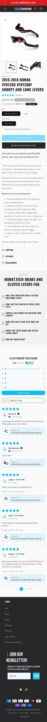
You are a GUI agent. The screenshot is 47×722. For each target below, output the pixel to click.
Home (7, 619)
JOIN (36, 676)
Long (27, 114)
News (7, 614)
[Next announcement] (42, 3)
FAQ (6, 608)
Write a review (23, 392)
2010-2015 (10, 124)
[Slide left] (3, 68)
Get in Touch (10, 636)
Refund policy (12, 713)
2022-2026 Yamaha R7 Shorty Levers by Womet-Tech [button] (26, 538)
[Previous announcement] (4, 3)
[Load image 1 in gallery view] (11, 67)
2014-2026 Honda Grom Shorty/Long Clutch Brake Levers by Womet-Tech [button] (25, 500)
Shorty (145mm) (12, 114)
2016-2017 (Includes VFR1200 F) (19, 129)
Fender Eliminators (17, 710)
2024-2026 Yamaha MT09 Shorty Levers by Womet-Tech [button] (26, 579)
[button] (5, 9)
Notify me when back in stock (23, 145)
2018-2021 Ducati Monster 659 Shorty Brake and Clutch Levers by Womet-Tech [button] (26, 464)
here (32, 229)
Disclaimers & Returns (13, 642)
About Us (8, 631)
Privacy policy (24, 713)
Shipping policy (25, 716)
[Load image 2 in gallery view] (23, 67)
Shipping (8, 625)
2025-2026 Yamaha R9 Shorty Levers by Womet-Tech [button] (26, 432)
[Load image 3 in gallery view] (35, 67)
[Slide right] (44, 68)
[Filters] (4, 400)
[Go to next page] (31, 589)
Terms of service (36, 713)
